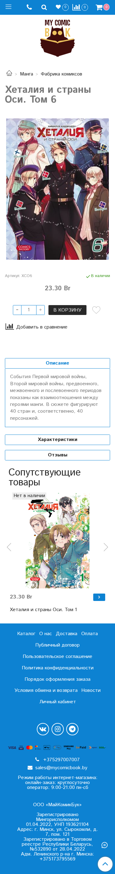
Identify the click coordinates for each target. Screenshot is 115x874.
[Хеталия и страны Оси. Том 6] (57, 189)
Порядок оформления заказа (57, 679)
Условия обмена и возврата (46, 690)
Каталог (26, 633)
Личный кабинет (57, 701)
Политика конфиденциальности (58, 668)
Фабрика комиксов (61, 74)
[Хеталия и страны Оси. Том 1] (57, 540)
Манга (26, 74)
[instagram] (58, 729)
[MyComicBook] (57, 37)
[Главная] (9, 74)
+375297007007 (61, 759)
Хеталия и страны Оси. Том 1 (43, 609)
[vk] (43, 729)
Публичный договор (57, 645)
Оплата (89, 633)
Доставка (66, 633)
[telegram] (72, 729)
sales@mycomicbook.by (60, 767)
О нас (45, 633)
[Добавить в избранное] (96, 310)
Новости (91, 690)
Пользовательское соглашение (57, 656)
